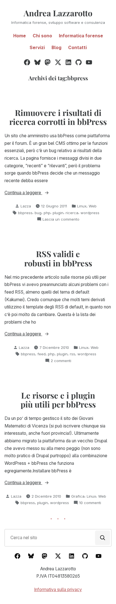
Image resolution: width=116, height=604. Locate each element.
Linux (81, 206)
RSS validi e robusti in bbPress (58, 258)
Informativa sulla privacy (58, 589)
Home (19, 35)
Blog (56, 47)
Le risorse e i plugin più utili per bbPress (58, 399)
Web (93, 206)
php (47, 213)
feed (41, 354)
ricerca (72, 213)
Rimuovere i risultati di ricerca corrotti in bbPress (58, 117)
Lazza (26, 206)
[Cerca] (102, 537)
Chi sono (42, 35)
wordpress (90, 213)
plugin (58, 213)
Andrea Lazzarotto (58, 13)
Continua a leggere (35, 193)
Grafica (77, 496)
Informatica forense (81, 35)
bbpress (25, 213)
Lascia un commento (61, 219)
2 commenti (61, 361)
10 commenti (90, 503)
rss (72, 354)
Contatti (77, 47)
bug (38, 213)
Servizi (37, 47)
